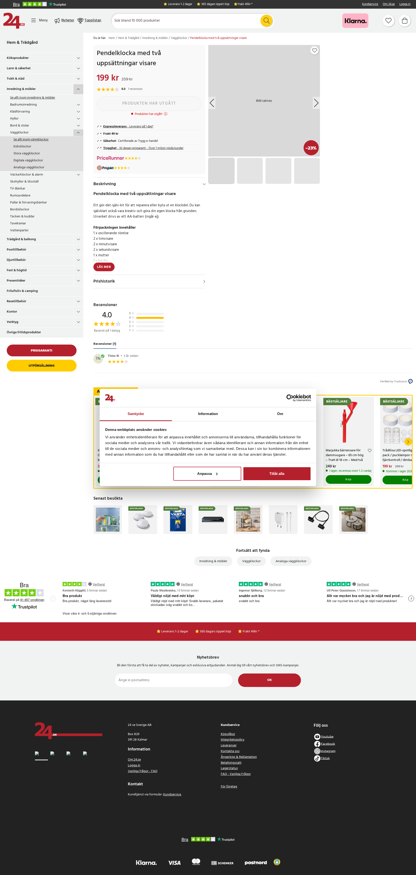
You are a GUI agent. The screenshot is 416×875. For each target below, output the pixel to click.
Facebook (328, 744)
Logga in (404, 4)
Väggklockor (19, 132)
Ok (269, 680)
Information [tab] (208, 414)
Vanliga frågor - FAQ (142, 771)
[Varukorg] (405, 21)
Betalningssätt (231, 763)
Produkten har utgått (149, 103)
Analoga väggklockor (28, 167)
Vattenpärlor (19, 230)
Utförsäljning (41, 365)
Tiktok (325, 758)
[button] (277, 862)
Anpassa (204, 474)
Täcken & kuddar (22, 216)
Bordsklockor (19, 209)
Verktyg (12, 322)
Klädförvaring (20, 111)
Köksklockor (22, 146)
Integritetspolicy (232, 740)
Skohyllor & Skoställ (24, 181)
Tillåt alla (276, 474)
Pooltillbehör (16, 249)
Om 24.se (389, 4)
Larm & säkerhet (19, 68)
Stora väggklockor (26, 153)
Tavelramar (18, 223)
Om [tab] (280, 414)
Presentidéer (16, 280)
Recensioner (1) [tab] (104, 344)
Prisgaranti (41, 350)
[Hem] (14, 21)
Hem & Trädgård (22, 42)
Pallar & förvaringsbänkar (28, 202)
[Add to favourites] (314, 50)
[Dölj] (204, 184)
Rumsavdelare (20, 195)
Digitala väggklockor (28, 160)
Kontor (12, 312)
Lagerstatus (229, 768)
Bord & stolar (19, 125)
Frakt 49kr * (245, 4)
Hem (112, 38)
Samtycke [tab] (136, 414)
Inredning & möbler (21, 89)
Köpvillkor (228, 734)
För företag (229, 786)
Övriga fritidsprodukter (24, 332)
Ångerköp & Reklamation (239, 757)
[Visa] (204, 281)
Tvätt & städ (15, 79)
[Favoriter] (389, 21)
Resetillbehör (16, 301)
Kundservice (370, 4)
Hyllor (14, 118)
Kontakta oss (230, 751)
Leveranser (229, 745)
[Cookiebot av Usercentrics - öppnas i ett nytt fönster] (290, 398)
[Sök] (266, 21)
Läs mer (104, 267)
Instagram (328, 751)
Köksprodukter (18, 58)
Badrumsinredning (23, 104)
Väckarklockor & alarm (26, 174)
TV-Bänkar (17, 188)
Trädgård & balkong (21, 239)
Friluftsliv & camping (22, 291)
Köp (348, 479)
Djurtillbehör (16, 260)
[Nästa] (408, 441)
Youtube (327, 736)
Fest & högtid (16, 270)
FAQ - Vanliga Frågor (236, 774)
